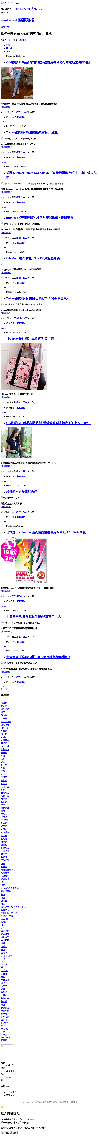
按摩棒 (4, 1001)
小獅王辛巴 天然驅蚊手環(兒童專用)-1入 (33, 616)
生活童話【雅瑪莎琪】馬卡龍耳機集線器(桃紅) (38, 657)
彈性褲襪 (5, 980)
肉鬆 (3, 759)
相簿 (8, 45)
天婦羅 (4, 777)
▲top (3, 122)
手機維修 (5, 1011)
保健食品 (5, 848)
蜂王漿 (4, 854)
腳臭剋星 (5, 709)
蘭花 (3, 885)
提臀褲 (4, 1040)
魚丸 (3, 774)
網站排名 (5, 922)
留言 (25, 112)
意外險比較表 (7, 870)
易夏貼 (4, 731)
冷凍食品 (5, 787)
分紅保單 (5, 873)
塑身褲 (4, 1035)
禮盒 (3, 762)
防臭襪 (4, 718)
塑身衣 (4, 1032)
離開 (14, 1133)
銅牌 (3, 950)
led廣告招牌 (6, 956)
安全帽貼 (5, 728)
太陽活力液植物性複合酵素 (13, 907)
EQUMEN (5, 1037)
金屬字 (4, 953)
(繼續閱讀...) (6, 107)
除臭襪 (4, 715)
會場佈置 (5, 937)
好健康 (4, 845)
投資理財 (21, 117)
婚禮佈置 (5, 934)
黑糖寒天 (5, 910)
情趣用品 (5, 998)
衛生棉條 (5, 1017)
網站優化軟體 (7, 916)
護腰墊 (4, 901)
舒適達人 (5, 1020)
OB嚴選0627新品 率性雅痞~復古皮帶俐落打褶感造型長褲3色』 (49, 62)
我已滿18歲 (6, 1133)
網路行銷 (5, 1023)
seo (2, 1026)
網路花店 (5, 931)
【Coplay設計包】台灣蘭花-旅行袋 (30, 338)
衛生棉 (4, 1014)
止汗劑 (4, 737)
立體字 (4, 946)
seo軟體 (4, 919)
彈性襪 (4, 974)
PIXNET (30, 1102)
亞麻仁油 (5, 851)
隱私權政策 (64, 1102)
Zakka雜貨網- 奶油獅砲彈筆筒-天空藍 (32, 132)
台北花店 (5, 940)
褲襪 (3, 977)
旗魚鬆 (4, 753)
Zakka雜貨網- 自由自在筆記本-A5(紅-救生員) (37, 298)
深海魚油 (5, 860)
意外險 (4, 867)
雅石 (3, 882)
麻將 (3, 983)
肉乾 (3, 771)
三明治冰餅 (6, 722)
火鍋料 (4, 780)
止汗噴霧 (5, 740)
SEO (3, 925)
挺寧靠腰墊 (6, 891)
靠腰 (3, 894)
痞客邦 (19, 112)
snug (3, 805)
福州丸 (4, 784)
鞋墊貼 (4, 743)
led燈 (3, 959)
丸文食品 (5, 746)
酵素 (3, 863)
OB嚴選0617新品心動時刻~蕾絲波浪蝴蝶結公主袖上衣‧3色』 (48, 423)
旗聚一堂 (5, 749)
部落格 (9, 48)
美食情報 (22, 40)
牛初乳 (4, 857)
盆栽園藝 (5, 879)
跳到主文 (5, 27)
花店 (3, 928)
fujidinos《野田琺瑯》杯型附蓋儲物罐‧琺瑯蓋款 (39, 217)
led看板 (4, 970)
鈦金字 (4, 967)
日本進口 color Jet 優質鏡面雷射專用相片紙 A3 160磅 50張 (46, 532)
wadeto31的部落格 (17, 20)
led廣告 (4, 964)
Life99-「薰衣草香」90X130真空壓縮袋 (33, 258)
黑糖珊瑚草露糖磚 (9, 913)
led (2, 961)
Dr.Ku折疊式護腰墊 (10, 888)
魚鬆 (3, 756)
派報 (3, 943)
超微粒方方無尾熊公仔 (21, 492)
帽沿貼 (4, 706)
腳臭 (3, 712)
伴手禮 (4, 765)
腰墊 (3, 898)
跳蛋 (3, 1005)
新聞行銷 (5, 1029)
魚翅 (3, 790)
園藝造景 (5, 876)
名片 (8, 51)
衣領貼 (4, 703)
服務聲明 (74, 1102)
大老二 (4, 986)
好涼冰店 (5, 725)
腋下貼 (4, 734)
